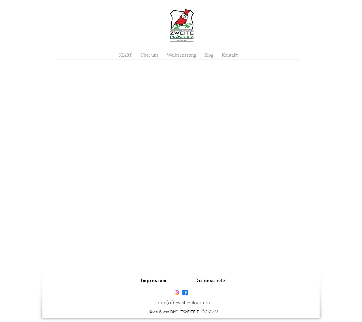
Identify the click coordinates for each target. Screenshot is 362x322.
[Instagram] (177, 292)
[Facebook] (185, 292)
